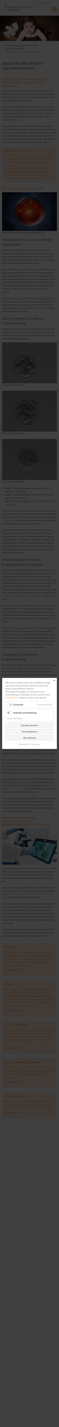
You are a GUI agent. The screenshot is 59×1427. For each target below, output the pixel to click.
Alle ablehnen (29, 738)
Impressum (35, 744)
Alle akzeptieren (29, 731)
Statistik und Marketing (25, 713)
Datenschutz (12, 697)
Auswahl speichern (29, 725)
